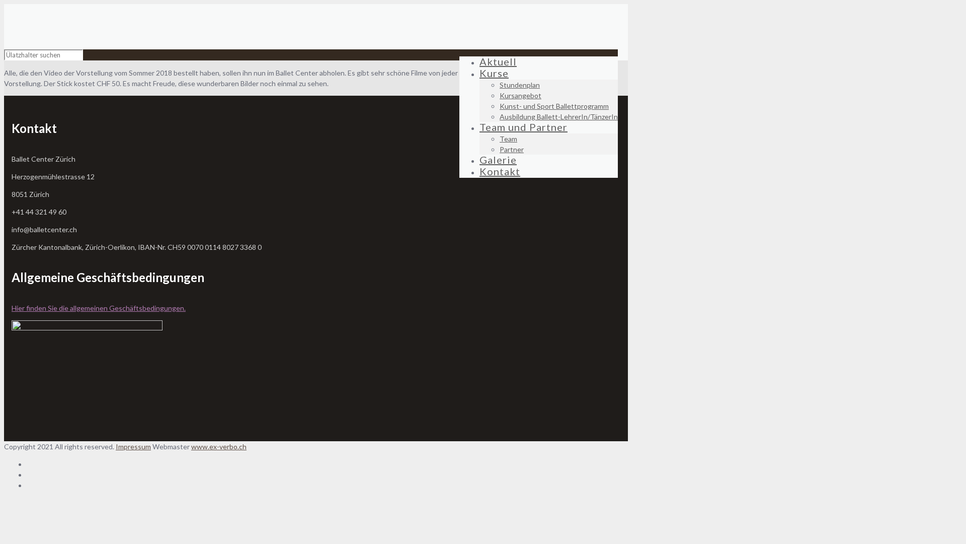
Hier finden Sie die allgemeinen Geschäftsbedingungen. (99, 308)
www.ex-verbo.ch (219, 446)
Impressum (133, 446)
